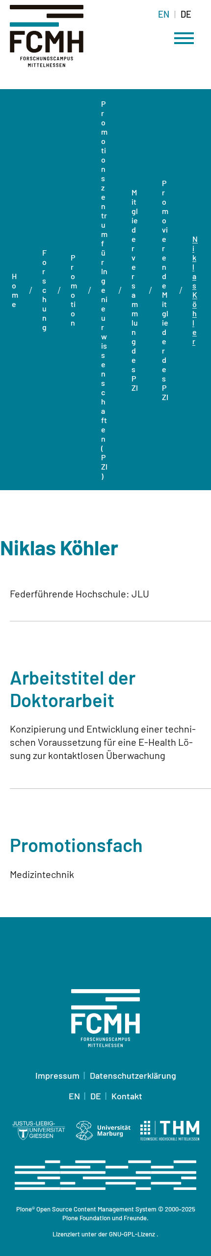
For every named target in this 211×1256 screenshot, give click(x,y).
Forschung (44, 290)
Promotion (74, 290)
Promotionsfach (76, 844)
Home (15, 289)
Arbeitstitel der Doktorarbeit (72, 688)
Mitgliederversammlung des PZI (135, 290)
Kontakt (126, 1095)
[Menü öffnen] (184, 38)
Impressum (57, 1075)
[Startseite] (59, 41)
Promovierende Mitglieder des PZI (165, 290)
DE (186, 14)
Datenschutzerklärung (133, 1075)
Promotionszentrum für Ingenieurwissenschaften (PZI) (104, 289)
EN (163, 14)
